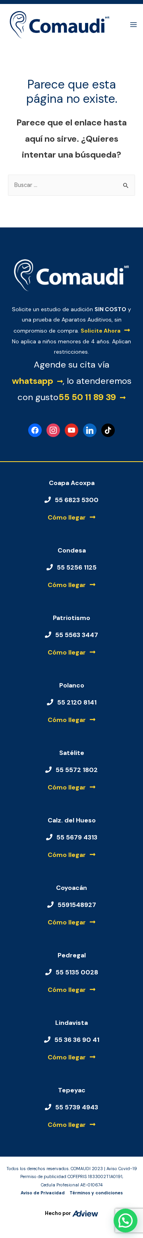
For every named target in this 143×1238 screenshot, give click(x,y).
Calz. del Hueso (72, 820)
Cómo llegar (67, 517)
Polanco (71, 685)
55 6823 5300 (77, 500)
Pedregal (72, 955)
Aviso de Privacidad (43, 1193)
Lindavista (71, 1023)
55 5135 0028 (77, 972)
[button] (125, 1220)
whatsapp (32, 381)
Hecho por (58, 1213)
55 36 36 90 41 (76, 1040)
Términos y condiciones (96, 1193)
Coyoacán (71, 888)
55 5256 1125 (77, 567)
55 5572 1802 (77, 770)
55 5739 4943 (76, 1107)
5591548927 (77, 905)
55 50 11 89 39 (87, 397)
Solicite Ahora (100, 330)
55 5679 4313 (76, 837)
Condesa (72, 550)
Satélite (71, 753)
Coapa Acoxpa (72, 483)
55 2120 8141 (77, 702)
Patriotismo (71, 618)
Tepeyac (71, 1090)
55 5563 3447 (76, 635)
